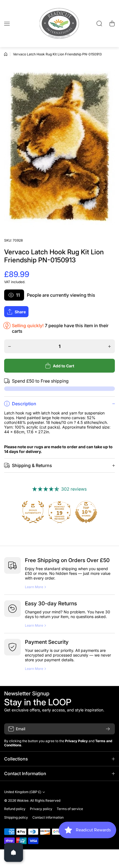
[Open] (13, 852)
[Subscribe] (108, 728)
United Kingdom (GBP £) (22, 792)
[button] (112, 23)
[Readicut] (59, 23)
